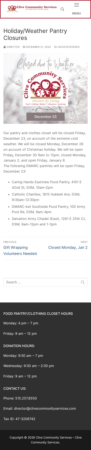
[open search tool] (62, 9)
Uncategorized (68, 46)
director (12, 46)
